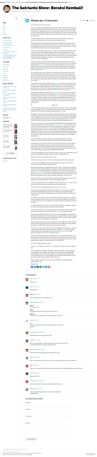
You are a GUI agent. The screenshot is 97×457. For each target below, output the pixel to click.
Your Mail (28, 409)
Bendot (58, 211)
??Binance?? (5, 86)
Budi (65, 83)
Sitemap (4, 34)
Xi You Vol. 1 (5, 140)
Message (28, 423)
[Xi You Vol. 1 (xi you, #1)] (16, 142)
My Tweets (5, 161)
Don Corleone (42, 64)
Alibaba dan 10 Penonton (44, 20)
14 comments (92, 20)
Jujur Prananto (6, 127)
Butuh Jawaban (6, 64)
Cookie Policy (29, 454)
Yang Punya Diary (34, 302)
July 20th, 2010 (36, 365)
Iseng (4, 73)
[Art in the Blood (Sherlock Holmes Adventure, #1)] (16, 148)
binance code (6, 101)
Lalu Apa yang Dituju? (7, 42)
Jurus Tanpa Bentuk (7, 40)
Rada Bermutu (6, 80)
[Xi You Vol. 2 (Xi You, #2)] (16, 137)
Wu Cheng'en (6, 136)
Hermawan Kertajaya (40, 172)
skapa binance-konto (7, 104)
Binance (4, 97)
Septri (55, 83)
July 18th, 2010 (36, 278)
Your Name (28, 402)
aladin (31, 278)
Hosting (18, 451)
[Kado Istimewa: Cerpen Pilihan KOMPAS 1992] (16, 126)
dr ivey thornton (6, 108)
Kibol (58, 83)
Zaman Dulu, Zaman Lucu (8, 45)
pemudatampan (33, 380)
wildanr (31, 357)
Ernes (43, 69)
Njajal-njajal (5, 77)
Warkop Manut (57, 92)
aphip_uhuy (32, 388)
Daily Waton (5, 69)
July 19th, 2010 (35, 320)
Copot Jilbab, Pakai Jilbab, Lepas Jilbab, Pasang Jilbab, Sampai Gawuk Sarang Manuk (9, 57)
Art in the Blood (6, 146)
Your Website (29, 416)
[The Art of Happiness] (16, 132)
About (4, 27)
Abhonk (58, 95)
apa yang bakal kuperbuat (63, 231)
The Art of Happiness (7, 130)
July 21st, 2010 (39, 388)
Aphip (43, 128)
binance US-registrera (7, 93)
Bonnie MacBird (7, 147)
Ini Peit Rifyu (5, 71)
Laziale (57, 253)
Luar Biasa (5, 49)
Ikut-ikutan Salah (6, 47)
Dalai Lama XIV (6, 131)
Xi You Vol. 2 (5, 135)
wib (30, 320)
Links (4, 32)
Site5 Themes (10, 451)
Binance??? (5, 90)
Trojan (48, 128)
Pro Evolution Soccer (59, 124)
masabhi (32, 340)
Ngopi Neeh (5, 75)
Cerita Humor (6, 66)
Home (4, 25)
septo (31, 286)
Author (4, 29)
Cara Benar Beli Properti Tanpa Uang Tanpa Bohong (10, 110)
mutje (31, 373)
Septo (53, 57)
